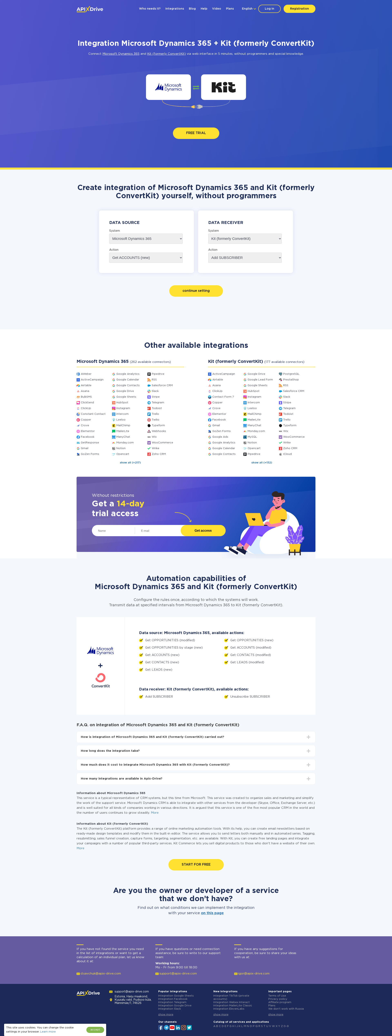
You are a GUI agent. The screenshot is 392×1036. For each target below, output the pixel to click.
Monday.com (125, 443)
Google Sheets (126, 397)
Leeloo (121, 420)
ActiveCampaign (92, 380)
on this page (212, 913)
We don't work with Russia (286, 1009)
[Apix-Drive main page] (90, 9)
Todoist (157, 408)
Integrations (174, 9)
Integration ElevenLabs (228, 1009)
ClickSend (87, 403)
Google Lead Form (260, 380)
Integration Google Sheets (176, 996)
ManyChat (123, 437)
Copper (86, 420)
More (155, 812)
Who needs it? (149, 9)
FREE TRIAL (196, 133)
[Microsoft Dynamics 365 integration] (168, 87)
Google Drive (125, 391)
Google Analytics (127, 374)
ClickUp (86, 408)
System (114, 231)
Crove (85, 425)
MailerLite (122, 431)
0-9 (286, 1026)
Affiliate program (279, 1002)
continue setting (196, 290)
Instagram (123, 408)
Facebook (87, 437)
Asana (85, 391)
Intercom (122, 414)
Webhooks (159, 431)
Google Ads (220, 437)
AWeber (86, 374)
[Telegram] (166, 1027)
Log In (269, 9)
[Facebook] (160, 1027)
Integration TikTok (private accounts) (231, 997)
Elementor (88, 431)
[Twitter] (189, 1027)
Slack (155, 391)
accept (95, 1030)
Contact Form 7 (223, 397)
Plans (230, 9)
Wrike (155, 448)
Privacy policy (277, 999)
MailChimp (123, 425)
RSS (154, 380)
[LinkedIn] (177, 1027)
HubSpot (122, 403)
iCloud (287, 454)
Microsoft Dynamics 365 (120, 54)
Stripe (156, 397)
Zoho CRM (159, 454)
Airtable (86, 385)
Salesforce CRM (162, 385)
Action (113, 250)
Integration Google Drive (175, 1006)
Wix (154, 437)
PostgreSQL (291, 374)
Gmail (84, 448)
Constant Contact (93, 414)
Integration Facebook (172, 999)
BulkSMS (86, 397)
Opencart (122, 454)
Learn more (48, 1032)
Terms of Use (277, 996)
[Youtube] (172, 1027)
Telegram (158, 403)
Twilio (155, 420)
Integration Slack (169, 1009)
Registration (299, 9)
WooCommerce (162, 443)
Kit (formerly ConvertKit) (166, 54)
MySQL (252, 437)
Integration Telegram (172, 1002)
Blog (192, 9)
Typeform (158, 425)
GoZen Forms (90, 454)
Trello (155, 414)
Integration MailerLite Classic (232, 1006)
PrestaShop (291, 380)
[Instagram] (183, 1027)
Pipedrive (158, 374)
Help (204, 9)
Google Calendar (127, 380)
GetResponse (90, 443)
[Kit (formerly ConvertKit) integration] (223, 87)
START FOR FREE (196, 864)
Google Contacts (128, 385)
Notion (121, 448)
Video (216, 9)
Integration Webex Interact (231, 1002)
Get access (203, 530)
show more (165, 1015)
